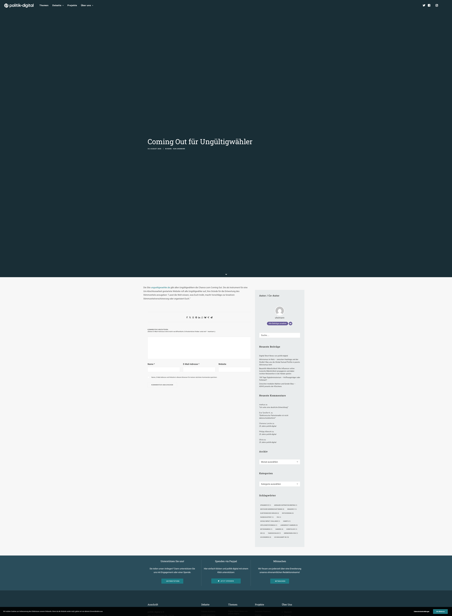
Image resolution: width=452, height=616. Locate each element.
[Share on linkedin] (199, 317)
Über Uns (287, 604)
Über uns (86, 5)
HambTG (287, 521)
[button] (447, 5)
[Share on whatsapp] (202, 317)
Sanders (279, 529)
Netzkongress (266, 529)
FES (279, 517)
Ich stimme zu (440, 611)
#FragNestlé (265, 505)
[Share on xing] (208, 317)
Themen (43, 5)
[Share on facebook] (187, 317)
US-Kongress (265, 537)
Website (222, 364)
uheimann (181, 149)
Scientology (291, 529)
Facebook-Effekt (267, 517)
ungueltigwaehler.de (160, 287)
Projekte (72, 5)
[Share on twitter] (190, 317)
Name (151, 364)
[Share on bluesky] (205, 317)
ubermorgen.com (291, 533)
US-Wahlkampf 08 (281, 537)
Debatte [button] (56, 5)
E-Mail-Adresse (191, 364)
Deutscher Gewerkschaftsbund (272, 509)
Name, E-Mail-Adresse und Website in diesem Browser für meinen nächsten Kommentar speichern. (184, 377)
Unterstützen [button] (172, 581)
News (169, 149)
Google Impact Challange (270, 521)
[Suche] (279, 335)
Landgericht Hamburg (289, 525)
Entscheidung (288, 513)
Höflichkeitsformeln (268, 525)
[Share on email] (211, 317)
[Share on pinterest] (196, 317)
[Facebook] (430, 5)
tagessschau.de (274, 533)
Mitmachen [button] (280, 581)
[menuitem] (44, 5)
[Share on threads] (193, 317)
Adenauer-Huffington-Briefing (285, 505)
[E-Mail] (290, 323)
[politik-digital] (19, 6)
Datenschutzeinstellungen (421, 611)
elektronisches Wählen (269, 513)
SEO (262, 533)
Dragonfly (292, 509)
